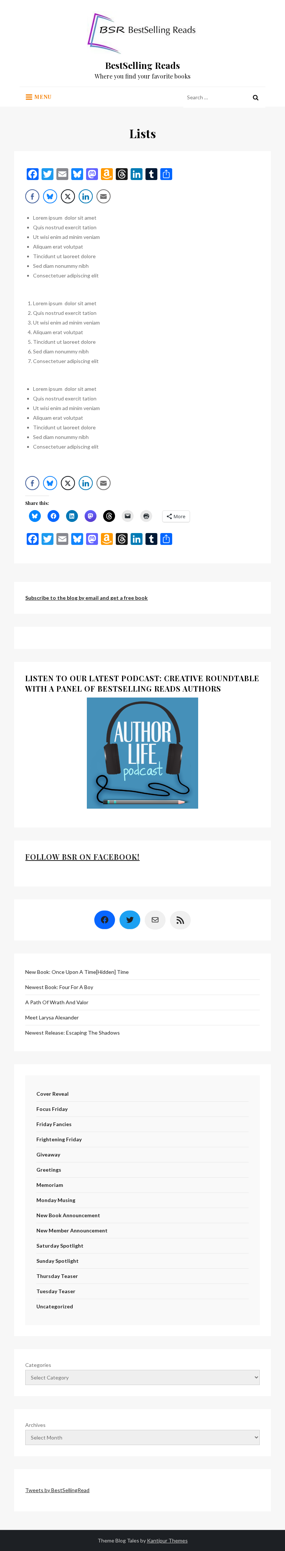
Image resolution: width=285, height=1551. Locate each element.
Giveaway (48, 1154)
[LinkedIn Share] (86, 196)
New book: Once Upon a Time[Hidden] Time (77, 972)
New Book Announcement (68, 1215)
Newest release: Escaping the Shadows (72, 1032)
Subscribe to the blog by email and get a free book (86, 598)
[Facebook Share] (32, 196)
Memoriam (49, 1185)
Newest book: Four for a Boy (59, 987)
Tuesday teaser (55, 1291)
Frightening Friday (59, 1139)
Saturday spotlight (59, 1245)
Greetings (48, 1169)
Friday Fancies (54, 1124)
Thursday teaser (57, 1276)
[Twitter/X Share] (68, 196)
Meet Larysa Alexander (52, 1017)
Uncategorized (54, 1306)
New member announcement (72, 1230)
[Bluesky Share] (50, 196)
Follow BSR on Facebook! (82, 857)
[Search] (255, 97)
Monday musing (55, 1200)
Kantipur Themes (167, 1540)
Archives (35, 1425)
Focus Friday (52, 1109)
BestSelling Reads (142, 65)
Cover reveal (52, 1094)
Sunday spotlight (57, 1261)
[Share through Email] (103, 196)
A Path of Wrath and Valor (56, 1002)
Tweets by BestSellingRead (57, 1490)
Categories (38, 1365)
